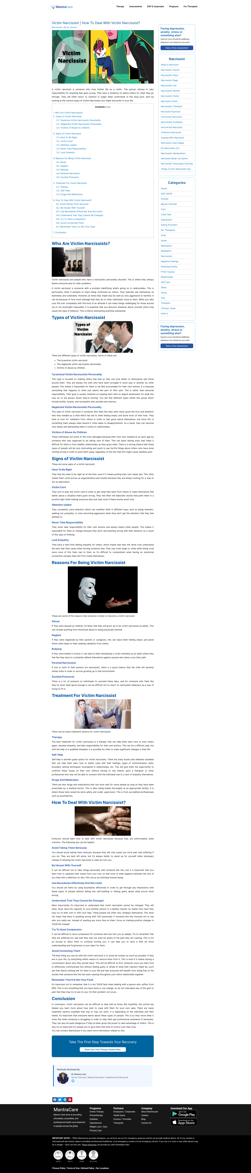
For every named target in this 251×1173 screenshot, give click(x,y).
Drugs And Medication (69, 194)
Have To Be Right (66, 137)
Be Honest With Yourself (70, 207)
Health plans (119, 1115)
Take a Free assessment (176, 48)
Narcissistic (57, 27)
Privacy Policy (58, 1168)
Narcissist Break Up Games (174, 158)
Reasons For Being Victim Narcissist (72, 158)
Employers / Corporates (124, 1111)
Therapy (62, 187)
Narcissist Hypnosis (170, 111)
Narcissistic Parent (170, 70)
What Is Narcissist (170, 64)
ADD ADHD (166, 193)
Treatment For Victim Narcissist (70, 183)
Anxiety (164, 198)
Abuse (61, 162)
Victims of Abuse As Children (73, 127)
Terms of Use (73, 1168)
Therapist (165, 303)
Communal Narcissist (171, 116)
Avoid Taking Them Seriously (72, 204)
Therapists (118, 1123)
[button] (54, 1099)
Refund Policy (87, 1168)
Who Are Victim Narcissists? (68, 112)
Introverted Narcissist (171, 127)
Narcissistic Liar (169, 85)
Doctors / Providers (122, 1119)
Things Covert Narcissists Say (176, 169)
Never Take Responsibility (71, 148)
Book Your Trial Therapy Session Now (103, 1049)
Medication (166, 245)
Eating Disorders (169, 224)
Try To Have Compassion (70, 219)
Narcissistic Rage (169, 80)
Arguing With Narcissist (172, 137)
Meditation (166, 251)
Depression (166, 219)
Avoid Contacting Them (70, 223)
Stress (164, 292)
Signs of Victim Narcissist (67, 133)
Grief (163, 235)
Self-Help (63, 190)
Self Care (165, 282)
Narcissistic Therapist (171, 106)
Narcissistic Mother (170, 90)
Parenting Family (169, 266)
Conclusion (59, 232)
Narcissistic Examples (171, 122)
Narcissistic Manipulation (173, 153)
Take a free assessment (177, 346)
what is (164, 313)
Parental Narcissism (68, 173)
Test (163, 298)
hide (108, 107)
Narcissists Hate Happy (172, 143)
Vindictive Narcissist (171, 132)
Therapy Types (168, 308)
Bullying (62, 169)
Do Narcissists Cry (170, 148)
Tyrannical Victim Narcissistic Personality (78, 120)
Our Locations (102, 1168)
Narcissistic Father (170, 96)
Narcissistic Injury (169, 75)
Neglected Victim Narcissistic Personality (78, 124)
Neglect (62, 166)
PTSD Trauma (167, 272)
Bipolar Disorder (169, 204)
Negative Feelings (169, 261)
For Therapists (168, 230)
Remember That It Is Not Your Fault (75, 226)
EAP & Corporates (155, 6)
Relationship (167, 277)
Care (163, 209)
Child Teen (166, 214)
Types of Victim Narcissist (67, 116)
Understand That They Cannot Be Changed (79, 215)
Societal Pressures (67, 177)
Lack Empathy (65, 152)
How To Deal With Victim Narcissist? (72, 200)
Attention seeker (66, 145)
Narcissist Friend (169, 101)
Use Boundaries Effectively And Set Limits (79, 211)
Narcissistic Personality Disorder (177, 163)
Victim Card (64, 141)
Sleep (163, 287)
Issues (164, 240)
